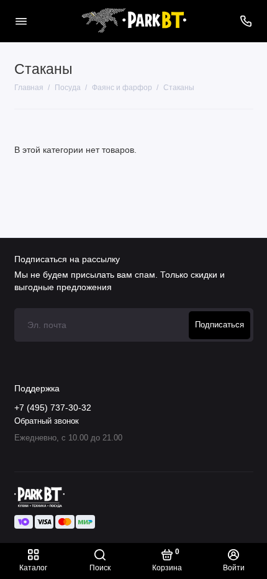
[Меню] (21, 21)
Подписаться (219, 325)
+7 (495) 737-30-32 (52, 408)
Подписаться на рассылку (67, 259)
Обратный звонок (46, 421)
